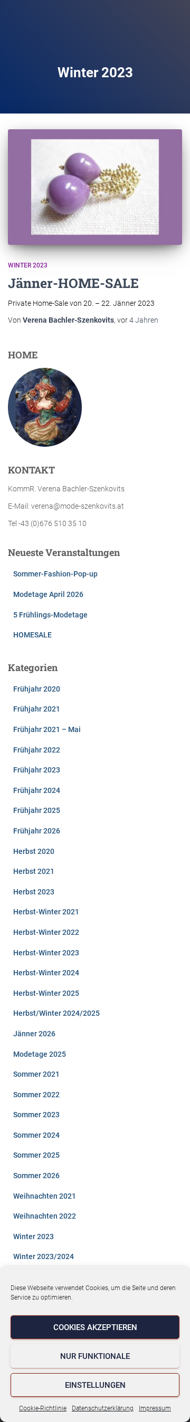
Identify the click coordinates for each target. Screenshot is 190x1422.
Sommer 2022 (36, 1094)
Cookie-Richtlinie (42, 1408)
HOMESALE (32, 635)
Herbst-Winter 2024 (46, 972)
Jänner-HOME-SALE (73, 283)
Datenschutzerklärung (103, 1408)
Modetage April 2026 (48, 594)
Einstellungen (95, 1385)
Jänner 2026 (34, 1033)
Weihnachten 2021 (44, 1196)
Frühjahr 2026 (36, 831)
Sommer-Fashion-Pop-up (55, 574)
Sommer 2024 (36, 1135)
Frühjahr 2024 (36, 790)
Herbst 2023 (33, 892)
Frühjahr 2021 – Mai (47, 729)
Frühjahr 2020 (36, 689)
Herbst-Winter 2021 (46, 912)
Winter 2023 (28, 265)
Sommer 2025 (36, 1155)
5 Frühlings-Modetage (50, 615)
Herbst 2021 (33, 871)
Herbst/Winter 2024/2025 (56, 1013)
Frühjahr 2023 (36, 770)
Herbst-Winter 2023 (46, 953)
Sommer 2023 (36, 1114)
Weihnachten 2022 (44, 1216)
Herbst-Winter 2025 (46, 993)
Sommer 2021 (36, 1074)
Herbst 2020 (33, 851)
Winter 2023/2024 (43, 1256)
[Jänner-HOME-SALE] (95, 187)
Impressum (155, 1408)
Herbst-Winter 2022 (46, 932)
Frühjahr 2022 (36, 750)
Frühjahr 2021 (36, 709)
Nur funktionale (95, 1356)
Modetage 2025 (39, 1054)
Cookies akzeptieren (95, 1327)
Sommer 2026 (36, 1175)
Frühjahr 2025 (36, 810)
